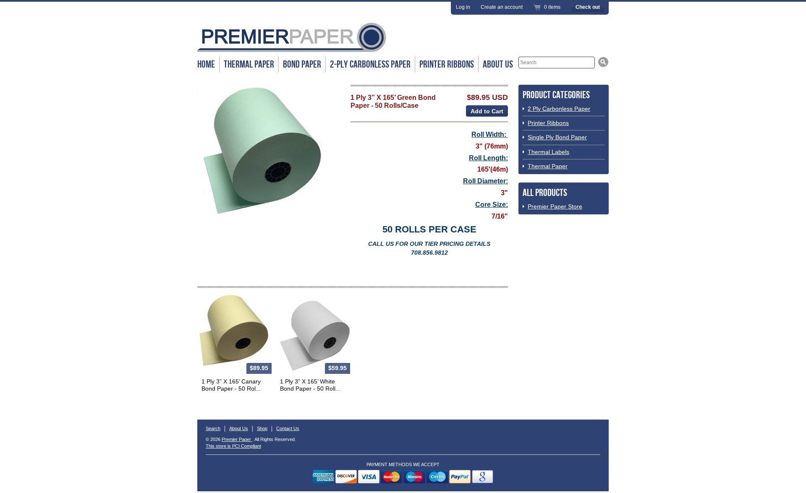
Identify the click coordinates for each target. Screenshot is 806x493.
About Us (498, 64)
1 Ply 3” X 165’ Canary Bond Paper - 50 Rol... (231, 385)
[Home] (291, 51)
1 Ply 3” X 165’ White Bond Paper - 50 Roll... (310, 385)
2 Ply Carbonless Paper (559, 108)
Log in (463, 7)
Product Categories (556, 95)
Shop (262, 428)
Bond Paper (302, 64)
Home (206, 64)
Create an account (502, 7)
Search (213, 428)
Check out (588, 7)
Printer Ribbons (446, 64)
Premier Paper (237, 439)
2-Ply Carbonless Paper (370, 64)
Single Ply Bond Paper (557, 137)
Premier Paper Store (555, 206)
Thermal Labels (548, 152)
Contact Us (287, 428)
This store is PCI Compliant (233, 446)
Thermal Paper (249, 64)
